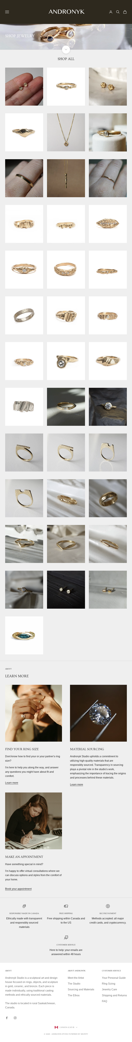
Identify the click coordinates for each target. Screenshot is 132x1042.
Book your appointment (18, 888)
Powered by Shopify (78, 1034)
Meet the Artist (76, 977)
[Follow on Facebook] (6, 1017)
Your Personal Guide (114, 977)
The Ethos (74, 995)
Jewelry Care (109, 989)
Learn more (11, 782)
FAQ (104, 1001)
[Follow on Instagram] (15, 1017)
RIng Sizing (108, 983)
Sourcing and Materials (81, 989)
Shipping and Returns (114, 995)
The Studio (74, 983)
